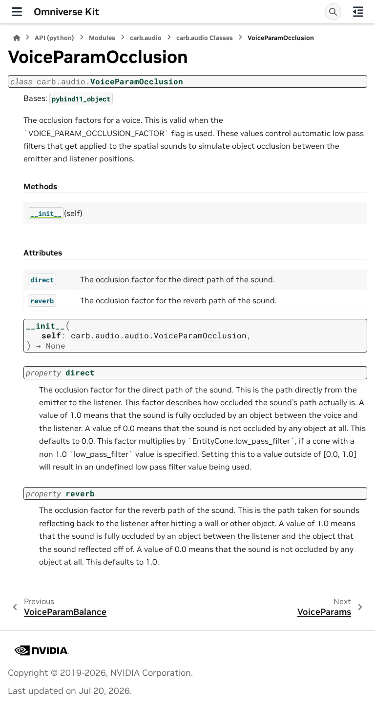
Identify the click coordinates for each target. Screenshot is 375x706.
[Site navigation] (17, 11)
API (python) (54, 38)
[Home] (16, 38)
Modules (102, 38)
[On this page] (358, 11)
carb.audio (146, 38)
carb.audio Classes (204, 38)
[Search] (333, 11)
